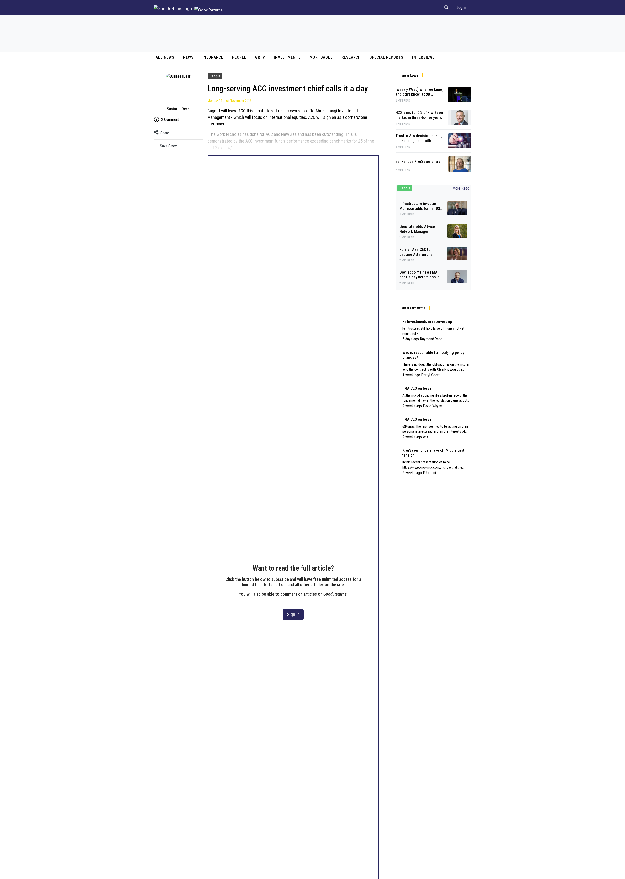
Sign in (293, 614)
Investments (287, 57)
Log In (461, 7)
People (239, 57)
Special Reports (386, 57)
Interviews (423, 57)
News (188, 57)
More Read (460, 188)
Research (351, 57)
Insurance (212, 57)
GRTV (260, 57)
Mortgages (321, 57)
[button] (446, 7)
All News (165, 57)
